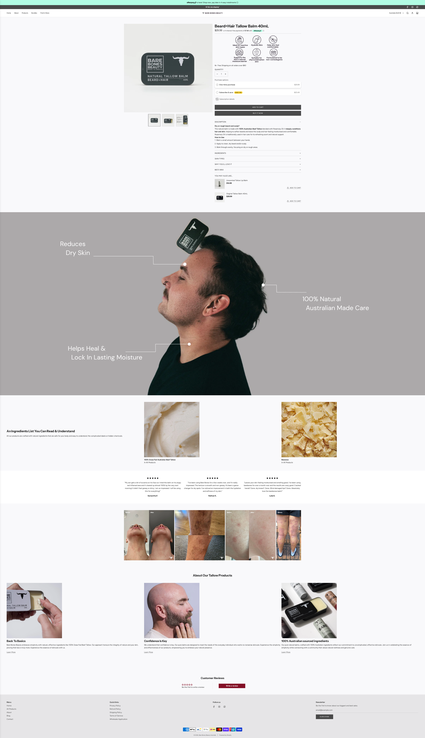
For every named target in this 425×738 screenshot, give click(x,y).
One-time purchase (227, 85)
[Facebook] (407, 7)
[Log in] (412, 13)
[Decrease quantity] (217, 74)
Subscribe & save (230, 92)
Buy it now (258, 113)
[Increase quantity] (225, 74)
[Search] (407, 13)
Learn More (11, 652)
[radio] (217, 84)
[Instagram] (412, 7)
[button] (126, 68)
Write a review (232, 686)
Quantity (219, 69)
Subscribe (324, 717)
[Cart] (417, 13)
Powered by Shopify (225, 735)
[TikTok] (417, 7)
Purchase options (221, 80)
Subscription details (226, 99)
